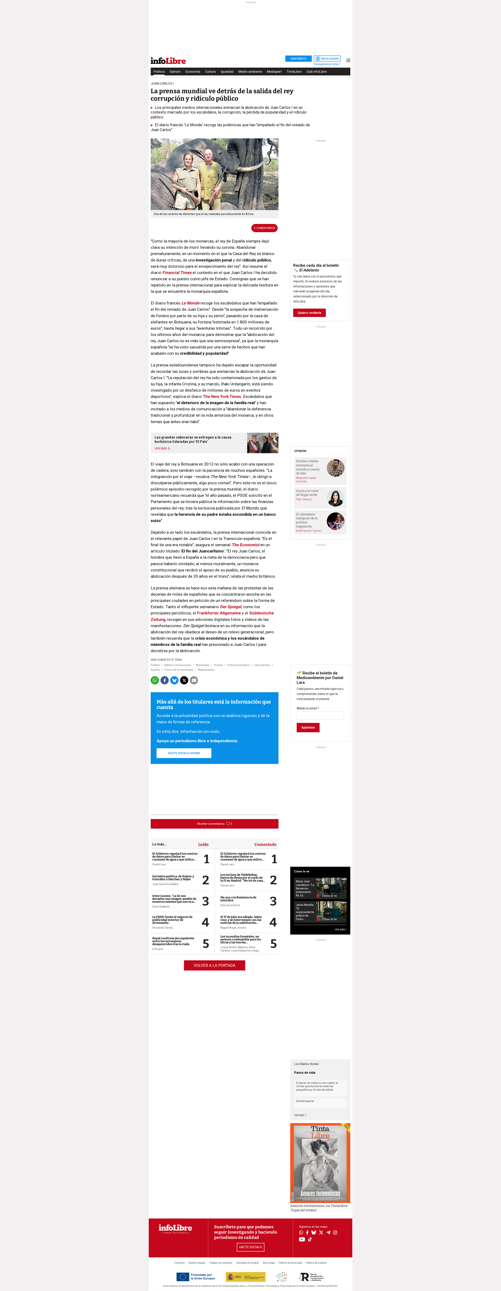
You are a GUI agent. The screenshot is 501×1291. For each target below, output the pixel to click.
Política (159, 71)
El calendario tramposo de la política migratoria (307, 520)
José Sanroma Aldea (165, 884)
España (155, 669)
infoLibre (157, 949)
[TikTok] (310, 1239)
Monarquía (202, 665)
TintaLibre (294, 71)
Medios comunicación (177, 665)
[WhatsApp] (301, 1232)
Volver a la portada (214, 965)
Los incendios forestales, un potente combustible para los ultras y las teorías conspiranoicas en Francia (240, 941)
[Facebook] (307, 1233)
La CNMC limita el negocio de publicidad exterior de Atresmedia (172, 920)
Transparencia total (326, 64)
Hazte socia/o (250, 1247)
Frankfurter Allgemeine (219, 613)
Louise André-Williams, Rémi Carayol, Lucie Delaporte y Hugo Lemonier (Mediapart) (239, 949)
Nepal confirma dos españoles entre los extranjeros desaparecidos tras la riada (173, 941)
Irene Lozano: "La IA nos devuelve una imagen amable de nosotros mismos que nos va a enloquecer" (174, 900)
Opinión (175, 71)
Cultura (210, 71)
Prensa (218, 665)
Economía (193, 71)
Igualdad (227, 71)
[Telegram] (328, 1232)
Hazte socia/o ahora (184, 753)
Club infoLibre (316, 71)
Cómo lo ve (301, 871)
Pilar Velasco (304, 499)
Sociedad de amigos (247, 1262)
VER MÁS (340, 929)
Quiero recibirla (309, 313)
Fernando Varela (162, 927)
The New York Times (222, 396)
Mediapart (274, 71)
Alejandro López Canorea (306, 479)
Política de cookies (316, 1262)
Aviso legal (269, 1262)
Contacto (180, 1262)
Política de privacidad (290, 1262)
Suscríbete (298, 58)
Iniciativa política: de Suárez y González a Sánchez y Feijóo (173, 878)
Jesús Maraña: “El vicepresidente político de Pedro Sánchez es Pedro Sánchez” (305, 912)
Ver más (299, 1115)
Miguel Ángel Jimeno (233, 927)
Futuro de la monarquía (179, 669)
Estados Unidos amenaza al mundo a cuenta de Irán (308, 467)
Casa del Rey (262, 665)
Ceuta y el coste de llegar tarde (307, 493)
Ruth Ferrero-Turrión (308, 530)
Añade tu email (308, 708)
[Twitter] (321, 1232)
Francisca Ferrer (230, 905)
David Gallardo (161, 906)
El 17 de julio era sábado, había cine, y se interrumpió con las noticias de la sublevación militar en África (241, 921)
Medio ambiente (250, 71)
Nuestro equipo (197, 1262)
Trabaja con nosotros (220, 1262)
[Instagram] (335, 1232)
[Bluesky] (313, 1232)
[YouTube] (302, 1239)
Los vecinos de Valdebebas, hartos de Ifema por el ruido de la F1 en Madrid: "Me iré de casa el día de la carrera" (241, 879)
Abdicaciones (206, 669)
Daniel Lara (159, 864)
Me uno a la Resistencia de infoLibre (238, 899)
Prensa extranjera (238, 665)
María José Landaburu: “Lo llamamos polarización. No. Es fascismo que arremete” (305, 888)
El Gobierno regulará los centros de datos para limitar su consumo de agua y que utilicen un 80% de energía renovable (174, 858)
